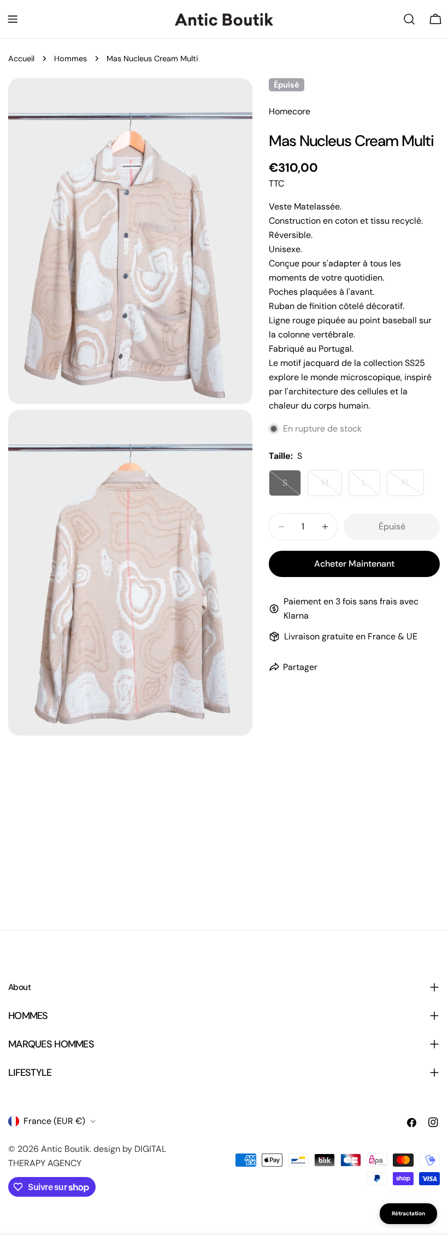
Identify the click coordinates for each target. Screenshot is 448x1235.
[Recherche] (409, 19)
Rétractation (408, 1213)
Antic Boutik (65, 1149)
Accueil (21, 58)
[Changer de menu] (12, 19)
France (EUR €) (54, 1121)
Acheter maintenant (354, 563)
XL (412, 486)
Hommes (70, 58)
